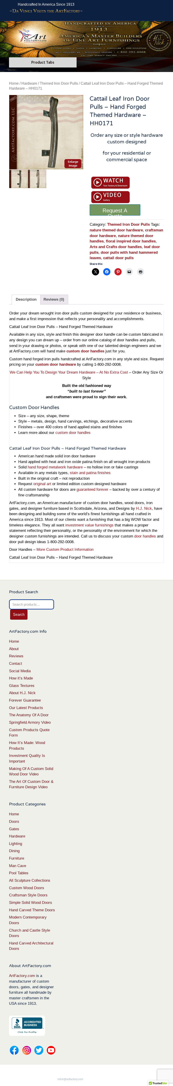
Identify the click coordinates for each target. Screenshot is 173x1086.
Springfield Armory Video (30, 722)
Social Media (20, 671)
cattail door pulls (118, 258)
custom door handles (73, 432)
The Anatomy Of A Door (29, 715)
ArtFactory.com (22, 976)
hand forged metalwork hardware (55, 467)
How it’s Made (21, 678)
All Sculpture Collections (29, 880)
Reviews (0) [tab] (53, 299)
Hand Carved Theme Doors (32, 910)
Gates (14, 829)
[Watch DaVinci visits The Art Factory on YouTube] (46, 11)
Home (14, 83)
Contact (15, 663)
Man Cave (17, 866)
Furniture (16, 858)
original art (42, 484)
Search (19, 614)
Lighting (15, 844)
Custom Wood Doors (26, 888)
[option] (46, 132)
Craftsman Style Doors (28, 895)
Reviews (16, 656)
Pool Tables (18, 873)
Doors (14, 821)
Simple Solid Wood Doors (30, 902)
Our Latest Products (26, 708)
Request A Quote (114, 211)
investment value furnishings (89, 525)
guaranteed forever (92, 489)
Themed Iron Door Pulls (59, 83)
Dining (14, 851)
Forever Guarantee (25, 700)
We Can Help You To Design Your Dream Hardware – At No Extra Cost (69, 372)
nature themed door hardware (116, 230)
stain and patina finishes (90, 473)
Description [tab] (26, 299)
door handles (145, 536)
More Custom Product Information (64, 549)
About (14, 649)
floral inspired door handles (131, 241)
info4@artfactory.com (70, 1079)
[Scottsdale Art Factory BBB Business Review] (27, 1025)
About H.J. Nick (22, 693)
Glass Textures (21, 686)
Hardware (29, 83)
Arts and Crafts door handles (116, 247)
